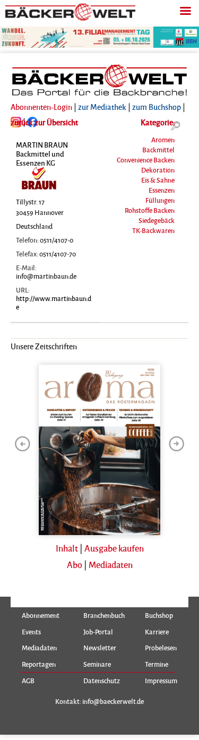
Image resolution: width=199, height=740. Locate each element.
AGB (28, 680)
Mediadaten (111, 564)
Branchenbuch (104, 615)
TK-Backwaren (153, 230)
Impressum (161, 680)
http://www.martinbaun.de (53, 302)
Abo (74, 564)
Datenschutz (101, 680)
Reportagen (39, 664)
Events (31, 631)
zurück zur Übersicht (44, 122)
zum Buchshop (156, 106)
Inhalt (67, 548)
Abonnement (40, 615)
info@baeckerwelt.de (113, 701)
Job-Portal (98, 631)
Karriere (157, 631)
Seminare (97, 664)
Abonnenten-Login (41, 106)
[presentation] (22, 443)
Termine (156, 664)
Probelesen (161, 647)
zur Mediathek (102, 106)
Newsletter (99, 647)
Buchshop (159, 615)
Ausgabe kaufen (114, 548)
